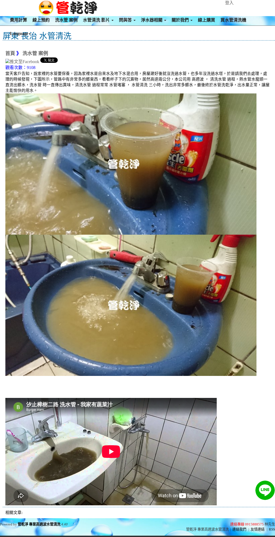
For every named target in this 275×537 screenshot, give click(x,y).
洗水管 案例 (66, 20)
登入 (229, 3)
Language (19, 33)
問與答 (126, 20)
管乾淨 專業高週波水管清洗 (39, 524)
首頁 (10, 53)
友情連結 (258, 529)
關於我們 (181, 20)
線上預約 (41, 20)
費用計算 (18, 20)
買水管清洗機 (233, 20)
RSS (272, 529)
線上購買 (206, 20)
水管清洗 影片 (97, 20)
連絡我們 (239, 529)
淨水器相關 (152, 20)
